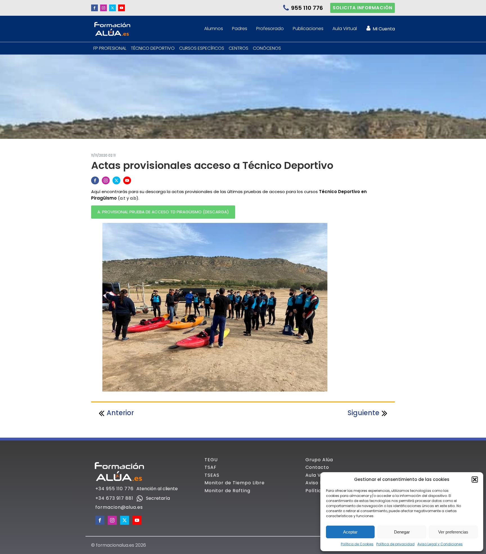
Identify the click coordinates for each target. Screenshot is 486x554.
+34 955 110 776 (114, 488)
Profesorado (270, 28)
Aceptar (350, 532)
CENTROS (238, 48)
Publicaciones (308, 28)
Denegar (402, 532)
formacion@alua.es (119, 507)
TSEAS (211, 475)
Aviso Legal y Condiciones (440, 544)
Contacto (317, 467)
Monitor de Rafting (227, 490)
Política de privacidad (395, 544)
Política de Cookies (357, 544)
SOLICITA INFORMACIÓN (362, 7)
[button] (475, 479)
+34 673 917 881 (114, 498)
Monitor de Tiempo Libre (234, 482)
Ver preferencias (453, 532)
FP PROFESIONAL (109, 48)
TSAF (210, 467)
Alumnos (213, 28)
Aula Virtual (344, 28)
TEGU (211, 459)
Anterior (120, 412)
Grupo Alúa (319, 459)
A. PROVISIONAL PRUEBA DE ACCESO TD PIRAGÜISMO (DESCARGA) (163, 212)
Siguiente (363, 412)
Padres (239, 28)
